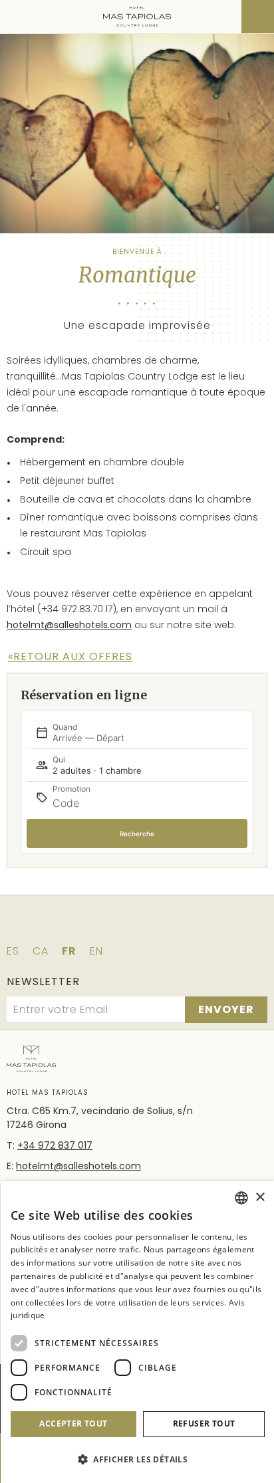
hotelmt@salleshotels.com (69, 624)
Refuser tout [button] (204, 1423)
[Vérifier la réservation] (257, 16)
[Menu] (18, 16)
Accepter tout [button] (73, 1423)
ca (41, 951)
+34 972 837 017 (54, 1145)
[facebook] (81, 926)
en (96, 951)
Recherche (137, 834)
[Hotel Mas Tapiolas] (137, 17)
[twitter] (118, 926)
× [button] (260, 1197)
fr (69, 951)
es (13, 951)
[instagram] (155, 926)
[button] (138, 1459)
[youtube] (193, 926)
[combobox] (241, 1197)
